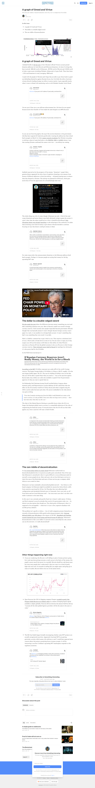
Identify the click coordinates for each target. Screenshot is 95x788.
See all (25, 757)
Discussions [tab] (32, 722)
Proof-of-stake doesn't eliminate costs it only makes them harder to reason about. (40, 739)
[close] (61, 747)
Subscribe (83, 3)
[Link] (20, 61)
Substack (41, 785)
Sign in (90, 3)
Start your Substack (44, 781)
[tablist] (28, 705)
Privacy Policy (58, 771)
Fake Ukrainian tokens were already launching (45, 221)
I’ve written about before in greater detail (36, 471)
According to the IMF (28, 369)
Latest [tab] (27, 722)
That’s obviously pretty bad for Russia (44, 347)
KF (28, 730)
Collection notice (54, 778)
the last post (37, 65)
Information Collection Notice (47, 771)
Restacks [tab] (31, 705)
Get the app (54, 781)
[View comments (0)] (28, 19)
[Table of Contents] (2, 394)
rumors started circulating (50, 138)
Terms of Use (54, 770)
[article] (47, 729)
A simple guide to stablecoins (31, 726)
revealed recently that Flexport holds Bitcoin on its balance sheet (47, 600)
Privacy (44, 778)
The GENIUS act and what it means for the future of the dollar (37, 728)
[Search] (74, 3)
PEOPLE (50, 140)
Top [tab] (24, 722)
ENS (55, 140)
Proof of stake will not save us (31, 736)
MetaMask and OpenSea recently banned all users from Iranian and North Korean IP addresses (46, 516)
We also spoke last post (29, 324)
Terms (48, 778)
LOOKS (60, 140)
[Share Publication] (78, 3)
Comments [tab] (25, 705)
